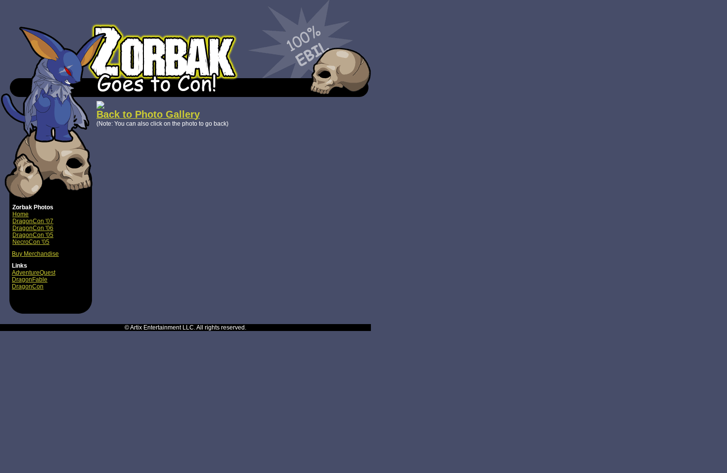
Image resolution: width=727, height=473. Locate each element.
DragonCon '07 (32, 221)
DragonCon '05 (32, 235)
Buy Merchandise (35, 253)
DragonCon (28, 286)
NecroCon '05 (30, 241)
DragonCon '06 (32, 228)
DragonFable (29, 279)
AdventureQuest (33, 272)
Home (20, 214)
